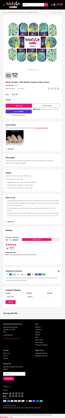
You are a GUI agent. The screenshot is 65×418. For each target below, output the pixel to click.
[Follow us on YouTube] (19, 393)
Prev (54, 12)
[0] (61, 5)
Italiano (23, 407)
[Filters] (54, 239)
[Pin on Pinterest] (52, 88)
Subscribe (9, 378)
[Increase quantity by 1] (22, 99)
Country (8, 293)
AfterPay (37, 334)
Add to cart (19, 105)
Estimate (10, 302)
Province (29, 293)
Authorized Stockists (41, 353)
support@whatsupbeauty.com (11, 338)
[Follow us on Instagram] (13, 393)
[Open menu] (4, 4)
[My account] (52, 5)
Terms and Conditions (41, 345)
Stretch (24, 163)
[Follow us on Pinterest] (16, 393)
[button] (10, 85)
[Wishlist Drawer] (57, 5)
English (10, 407)
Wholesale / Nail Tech (41, 356)
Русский (34, 407)
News (37, 337)
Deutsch (19, 407)
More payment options (19, 115)
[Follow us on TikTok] (22, 393)
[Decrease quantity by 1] (13, 99)
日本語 (26, 407)
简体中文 (5, 407)
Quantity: (8, 99)
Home (4, 12)
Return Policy (39, 340)
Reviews (37, 332)
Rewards (5, 358)
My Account (6, 353)
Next (59, 12)
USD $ (5, 386)
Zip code (49, 293)
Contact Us (38, 329)
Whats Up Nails (10, 88)
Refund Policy (39, 342)
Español (39, 407)
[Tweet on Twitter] (55, 88)
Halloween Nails (12, 12)
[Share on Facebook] (49, 88)
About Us (38, 327)
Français (14, 407)
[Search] (46, 4)
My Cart (5, 356)
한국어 (30, 407)
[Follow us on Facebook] (10, 393)
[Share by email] (58, 88)
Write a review (37, 239)
